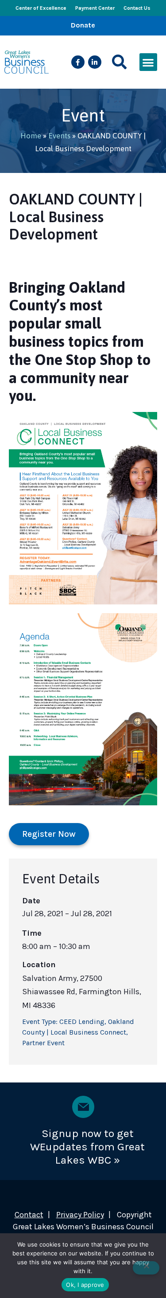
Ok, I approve (85, 1284)
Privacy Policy (80, 1215)
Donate (83, 25)
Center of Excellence (40, 8)
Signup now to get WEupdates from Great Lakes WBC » (87, 1146)
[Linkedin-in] (94, 62)
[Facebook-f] (78, 62)
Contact (29, 1215)
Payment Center (95, 8)
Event (83, 115)
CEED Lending (81, 1021)
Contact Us (137, 8)
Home (30, 135)
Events (59, 135)
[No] (146, 1267)
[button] (119, 62)
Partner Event (43, 1043)
